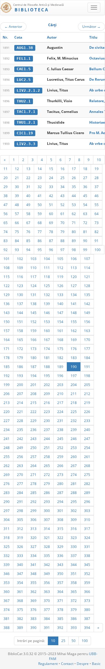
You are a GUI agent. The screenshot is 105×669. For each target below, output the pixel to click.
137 (20, 303)
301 (60, 510)
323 (74, 537)
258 (47, 456)
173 (33, 348)
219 (87, 402)
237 (47, 429)
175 (60, 348)
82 (96, 231)
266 (60, 465)
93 (17, 249)
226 (87, 411)
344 (74, 564)
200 (20, 384)
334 (33, 555)
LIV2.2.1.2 (28, 90)
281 (74, 483)
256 (20, 456)
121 (87, 276)
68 (40, 222)
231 (60, 420)
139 (47, 303)
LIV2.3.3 (26, 144)
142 (87, 303)
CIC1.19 (25, 133)
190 (74, 366)
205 (87, 384)
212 (87, 393)
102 (20, 258)
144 (20, 312)
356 (47, 582)
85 (28, 240)
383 (33, 618)
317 (87, 528)
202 (47, 384)
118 (47, 276)
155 (74, 321)
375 (20, 609)
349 (47, 573)
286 (47, 492)
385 (60, 618)
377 (47, 609)
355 (33, 582)
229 (33, 420)
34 (62, 186)
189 (60, 366)
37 (96, 186)
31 (28, 186)
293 (47, 501)
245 (60, 438)
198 (87, 375)
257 (33, 456)
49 (28, 204)
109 (20, 267)
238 (60, 429)
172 (20, 348)
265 (47, 465)
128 (87, 285)
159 (33, 330)
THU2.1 (24, 101)
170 (87, 339)
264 (33, 465)
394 (87, 627)
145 (33, 312)
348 (33, 573)
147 (60, 312)
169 (74, 339)
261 (87, 456)
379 (74, 609)
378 (60, 609)
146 (47, 312)
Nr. (5, 37)
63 (85, 213)
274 (74, 474)
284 (20, 492)
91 (96, 240)
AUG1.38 (25, 48)
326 (20, 546)
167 (47, 339)
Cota (18, 37)
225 (74, 411)
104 (47, 258)
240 (87, 429)
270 (20, 474)
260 (74, 456)
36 (85, 186)
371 (60, 600)
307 (47, 519)
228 (20, 420)
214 (20, 402)
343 (60, 564)
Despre (83, 663)
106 (74, 258)
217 (60, 402)
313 (33, 528)
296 (87, 501)
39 (17, 195)
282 (87, 483)
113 (74, 267)
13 (28, 168)
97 (62, 249)
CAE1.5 (24, 69)
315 (60, 528)
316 (74, 528)
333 (20, 555)
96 (51, 249)
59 (40, 213)
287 (60, 492)
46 (96, 195)
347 (20, 573)
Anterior (13, 26)
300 (47, 510)
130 (20, 294)
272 (47, 474)
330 (74, 546)
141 (74, 303)
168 (60, 339)
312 (20, 528)
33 (51, 186)
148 (74, 312)
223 (47, 411)
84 (17, 240)
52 (62, 204)
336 (60, 555)
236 (33, 429)
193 (20, 375)
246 (74, 438)
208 (33, 393)
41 (40, 195)
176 (74, 348)
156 (87, 321)
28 (96, 177)
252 (60, 447)
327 (33, 546)
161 (60, 330)
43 (62, 195)
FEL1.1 (24, 58)
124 (33, 285)
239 (74, 429)
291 (20, 501)
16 (62, 168)
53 (74, 204)
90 (85, 240)
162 (74, 330)
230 (47, 420)
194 (33, 375)
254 (87, 447)
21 (17, 177)
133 (60, 294)
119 (60, 276)
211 (74, 393)
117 (33, 276)
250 (33, 447)
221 (20, 411)
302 (74, 510)
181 (47, 357)
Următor (91, 26)
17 (74, 168)
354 (20, 582)
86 (40, 240)
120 (74, 276)
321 (47, 537)
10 (99, 159)
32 (40, 186)
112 (60, 267)
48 (17, 204)
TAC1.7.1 (26, 111)
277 (20, 483)
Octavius (97, 58)
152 (33, 321)
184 (87, 357)
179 (20, 357)
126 (60, 285)
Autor (52, 37)
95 (40, 249)
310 (87, 519)
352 (87, 573)
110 (33, 267)
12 (17, 168)
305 (20, 519)
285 (33, 492)
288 (74, 492)
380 (87, 609)
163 (87, 330)
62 (74, 213)
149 (87, 312)
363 (47, 591)
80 (74, 231)
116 (20, 276)
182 (60, 357)
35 (74, 186)
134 (74, 294)
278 (33, 483)
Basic (96, 663)
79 (62, 231)
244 (47, 438)
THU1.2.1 (26, 122)
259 (60, 456)
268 (87, 465)
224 (60, 411)
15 (51, 168)
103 (33, 258)
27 (85, 177)
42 (51, 195)
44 (74, 195)
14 (40, 168)
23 (40, 177)
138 (33, 303)
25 (62, 177)
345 (87, 564)
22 (28, 177)
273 (60, 474)
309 (74, 519)
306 (33, 519)
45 (85, 195)
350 (60, 573)
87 (51, 240)
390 (33, 627)
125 (47, 285)
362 (33, 591)
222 (33, 411)
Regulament (48, 663)
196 (60, 375)
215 (33, 402)
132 (47, 294)
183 (74, 357)
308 (60, 519)
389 (20, 627)
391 (47, 627)
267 (74, 465)
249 (20, 447)
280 (60, 483)
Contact (67, 663)
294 (60, 501)
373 (87, 600)
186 (20, 366)
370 (47, 600)
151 (20, 321)
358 (74, 582)
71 (74, 222)
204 (74, 384)
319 (20, 537)
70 (62, 222)
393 (74, 627)
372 (74, 600)
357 (60, 582)
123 (20, 285)
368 (20, 600)
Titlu (93, 37)
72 (85, 222)
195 (47, 375)
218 (74, 402)
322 (60, 537)
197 (74, 375)
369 (33, 600)
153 (47, 321)
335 (47, 555)
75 (17, 231)
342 (47, 564)
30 (17, 186)
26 (74, 177)
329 (60, 546)
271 (33, 474)
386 (74, 618)
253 (74, 447)
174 (47, 348)
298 (20, 510)
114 (87, 267)
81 (85, 231)
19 (96, 168)
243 (33, 438)
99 (85, 249)
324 (87, 537)
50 (40, 204)
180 (33, 357)
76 (28, 231)
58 (28, 213)
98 (74, 249)
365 (74, 591)
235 (20, 429)
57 (17, 213)
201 (33, 384)
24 (51, 177)
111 (47, 267)
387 (87, 618)
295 (74, 501)
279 (47, 483)
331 (87, 546)
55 (96, 204)
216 (47, 402)
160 (47, 330)
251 (47, 447)
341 (33, 564)
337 (74, 555)
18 (85, 168)
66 (17, 222)
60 (51, 213)
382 (20, 618)
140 (60, 303)
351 (74, 573)
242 (20, 438)
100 (97, 249)
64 (96, 213)
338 (87, 555)
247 (87, 438)
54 (85, 204)
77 (40, 231)
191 (87, 366)
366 (87, 591)
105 (60, 258)
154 (60, 321)
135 (87, 294)
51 (51, 204)
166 (33, 339)
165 (20, 339)
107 (87, 258)
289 (87, 492)
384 (47, 618)
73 (96, 222)
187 (33, 366)
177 (87, 348)
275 (87, 474)
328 (47, 546)
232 (74, 420)
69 (51, 222)
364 (60, 591)
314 (47, 528)
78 (51, 231)
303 (87, 510)
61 (62, 213)
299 (33, 510)
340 (20, 564)
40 (28, 195)
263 (20, 465)
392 (60, 627)
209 (47, 393)
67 (28, 222)
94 (28, 249)
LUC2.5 (24, 79)
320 (33, 537)
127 (74, 285)
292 (33, 501)
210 (60, 393)
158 (20, 330)
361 (20, 591)
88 (62, 240)
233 (87, 420)
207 (20, 393)
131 (33, 294)
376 (33, 609)
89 (74, 240)
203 (60, 384)
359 (87, 582)
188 (47, 366)
